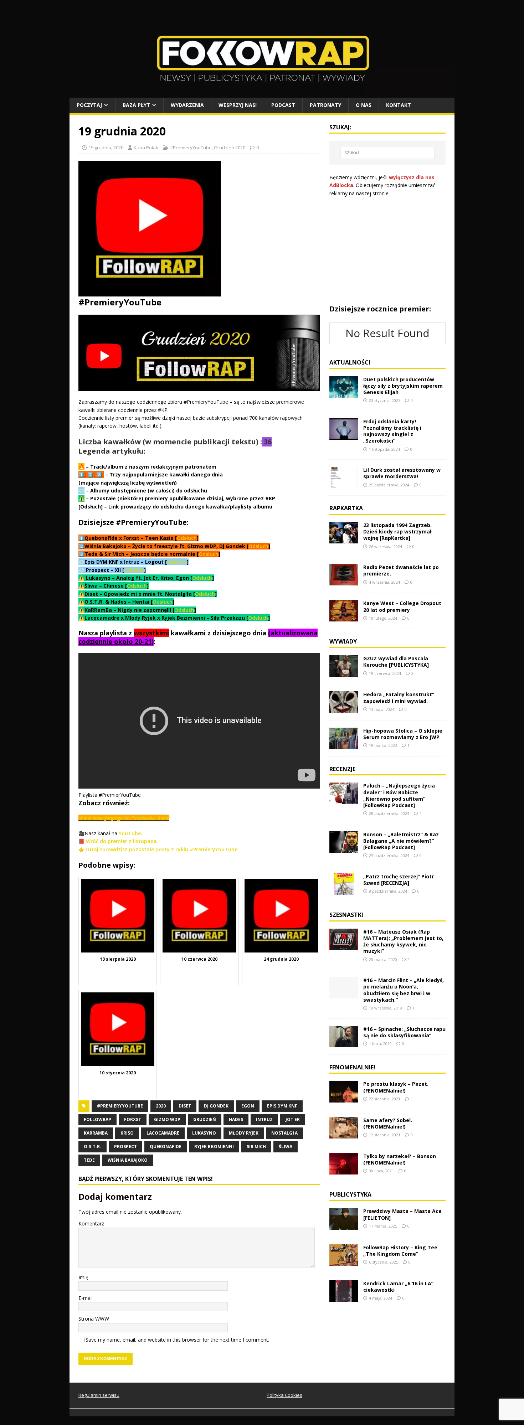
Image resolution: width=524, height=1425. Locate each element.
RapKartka (346, 508)
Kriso (127, 1133)
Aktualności (349, 362)
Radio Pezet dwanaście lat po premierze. (401, 570)
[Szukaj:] (387, 153)
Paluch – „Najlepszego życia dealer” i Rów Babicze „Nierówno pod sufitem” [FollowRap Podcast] (399, 795)
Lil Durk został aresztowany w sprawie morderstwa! (402, 473)
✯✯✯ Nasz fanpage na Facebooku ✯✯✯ (123, 818)
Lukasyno (204, 1133)
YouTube (130, 833)
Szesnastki (346, 915)
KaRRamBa (96, 1133)
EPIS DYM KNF (282, 1106)
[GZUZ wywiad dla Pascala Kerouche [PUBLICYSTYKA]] (343, 672)
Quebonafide (165, 1146)
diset (185, 1106)
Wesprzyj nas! (238, 105)
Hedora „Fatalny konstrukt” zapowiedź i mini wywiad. (398, 697)
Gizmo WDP (167, 1119)
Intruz (264, 1119)
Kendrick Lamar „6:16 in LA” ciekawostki (398, 1286)
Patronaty (325, 105)
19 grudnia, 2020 (105, 147)
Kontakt (398, 105)
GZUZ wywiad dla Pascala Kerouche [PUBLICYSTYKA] (396, 661)
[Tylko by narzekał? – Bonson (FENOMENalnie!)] (343, 1170)
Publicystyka (350, 1194)
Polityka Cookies (284, 1395)
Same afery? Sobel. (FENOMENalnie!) (387, 1123)
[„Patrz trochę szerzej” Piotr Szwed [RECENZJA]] (343, 890)
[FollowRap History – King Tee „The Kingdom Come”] (343, 1261)
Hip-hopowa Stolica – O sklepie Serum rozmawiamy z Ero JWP (402, 733)
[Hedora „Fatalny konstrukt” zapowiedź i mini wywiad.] (343, 708)
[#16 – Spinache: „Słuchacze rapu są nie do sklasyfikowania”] (343, 1042)
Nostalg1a (284, 1133)
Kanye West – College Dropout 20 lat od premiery (402, 606)
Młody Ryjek (243, 1133)
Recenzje (342, 769)
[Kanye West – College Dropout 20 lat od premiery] (343, 617)
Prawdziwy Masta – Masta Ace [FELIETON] (402, 1214)
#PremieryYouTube (191, 147)
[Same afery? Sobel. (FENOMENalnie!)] (343, 1134)
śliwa (285, 1146)
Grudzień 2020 (229, 147)
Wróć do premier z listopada (121, 841)
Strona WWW (93, 1318)
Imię (83, 1277)
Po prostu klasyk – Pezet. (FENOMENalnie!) (395, 1087)
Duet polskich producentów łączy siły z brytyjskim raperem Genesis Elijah (403, 386)
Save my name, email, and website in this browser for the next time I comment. (177, 1339)
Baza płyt (136, 105)
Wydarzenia (187, 105)
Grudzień (204, 1119)
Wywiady (343, 641)
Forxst (132, 1119)
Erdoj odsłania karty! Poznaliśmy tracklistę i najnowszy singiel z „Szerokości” (392, 431)
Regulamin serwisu (98, 1395)
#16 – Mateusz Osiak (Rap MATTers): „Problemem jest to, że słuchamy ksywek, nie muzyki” (403, 941)
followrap (97, 1119)
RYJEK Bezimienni (214, 1146)
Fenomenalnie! (352, 1067)
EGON (247, 1106)
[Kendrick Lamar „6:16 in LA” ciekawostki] (343, 1297)
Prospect (125, 1146)
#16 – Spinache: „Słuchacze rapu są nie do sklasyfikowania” (404, 1032)
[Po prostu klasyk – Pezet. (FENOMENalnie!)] (343, 1098)
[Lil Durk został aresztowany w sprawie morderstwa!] (343, 484)
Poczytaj (89, 105)
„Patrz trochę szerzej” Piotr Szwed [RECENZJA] (398, 879)
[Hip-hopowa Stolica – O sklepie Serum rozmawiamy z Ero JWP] (343, 744)
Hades (236, 1119)
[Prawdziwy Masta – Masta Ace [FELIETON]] (343, 1225)
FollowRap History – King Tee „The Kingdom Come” (400, 1250)
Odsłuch (187, 538)
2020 (161, 1106)
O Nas (363, 105)
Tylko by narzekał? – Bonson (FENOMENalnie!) (399, 1159)
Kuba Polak (146, 147)
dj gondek (216, 1106)
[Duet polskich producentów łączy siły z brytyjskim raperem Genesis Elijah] (343, 393)
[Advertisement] (387, 250)
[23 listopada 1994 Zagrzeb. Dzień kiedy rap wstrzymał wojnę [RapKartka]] (343, 539)
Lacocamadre (163, 1133)
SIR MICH (256, 1146)
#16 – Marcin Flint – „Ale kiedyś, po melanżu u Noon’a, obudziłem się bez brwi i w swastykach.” (403, 990)
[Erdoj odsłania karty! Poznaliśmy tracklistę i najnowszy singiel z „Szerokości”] (343, 435)
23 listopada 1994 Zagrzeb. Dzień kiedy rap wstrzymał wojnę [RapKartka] (397, 531)
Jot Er (293, 1119)
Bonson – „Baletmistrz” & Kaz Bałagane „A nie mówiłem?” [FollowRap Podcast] (401, 841)
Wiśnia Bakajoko (128, 1160)
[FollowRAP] (262, 93)
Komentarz (91, 1223)
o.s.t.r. (92, 1146)
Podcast (283, 105)
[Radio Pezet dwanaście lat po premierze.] (343, 581)
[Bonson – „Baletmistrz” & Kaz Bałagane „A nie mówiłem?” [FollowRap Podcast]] (343, 848)
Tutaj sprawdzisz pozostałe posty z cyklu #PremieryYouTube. (161, 849)
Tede (89, 1160)
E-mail (85, 1298)
